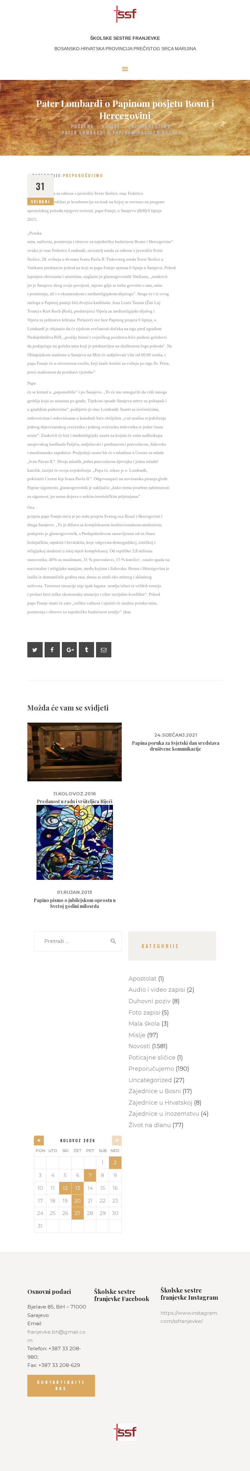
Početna (82, 126)
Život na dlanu (150, 1125)
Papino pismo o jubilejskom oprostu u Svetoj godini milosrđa (75, 903)
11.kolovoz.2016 (74, 794)
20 (77, 1201)
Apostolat (143, 978)
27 (78, 1213)
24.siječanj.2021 (175, 735)
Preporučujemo (149, 126)
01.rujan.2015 (74, 892)
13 (77, 1188)
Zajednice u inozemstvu (164, 1113)
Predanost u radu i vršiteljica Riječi (74, 801)
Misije (137, 1035)
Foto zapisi (144, 1012)
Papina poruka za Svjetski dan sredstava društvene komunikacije (175, 746)
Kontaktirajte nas (61, 1385)
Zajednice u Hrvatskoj (160, 1102)
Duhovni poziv (150, 1001)
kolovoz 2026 (78, 1140)
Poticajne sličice (152, 1057)
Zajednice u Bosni (155, 1091)
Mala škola (144, 1023)
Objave (111, 126)
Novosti (139, 1046)
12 (65, 1188)
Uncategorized (150, 1080)
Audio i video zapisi (157, 989)
